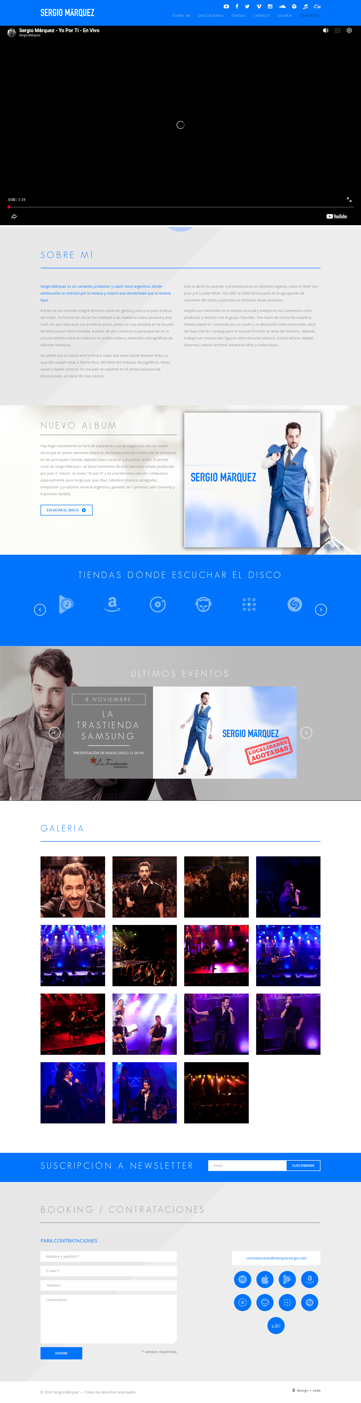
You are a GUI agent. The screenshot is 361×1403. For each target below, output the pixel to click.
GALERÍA (284, 16)
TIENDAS (238, 16)
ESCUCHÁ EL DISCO (63, 510)
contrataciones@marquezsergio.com (276, 1258)
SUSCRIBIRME (303, 1165)
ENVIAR (61, 1353)
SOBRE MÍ (181, 16)
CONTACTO (310, 16)
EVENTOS (262, 16)
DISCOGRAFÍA (211, 16)
